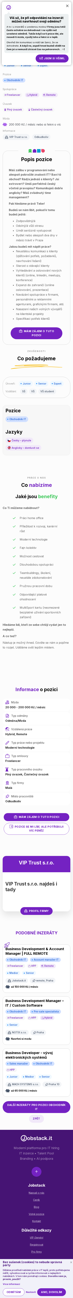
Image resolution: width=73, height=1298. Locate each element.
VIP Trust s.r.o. (18, 137)
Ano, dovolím (51, 1292)
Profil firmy (39, 911)
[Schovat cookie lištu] (71, 1262)
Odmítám (14, 1292)
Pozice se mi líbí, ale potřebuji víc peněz (39, 828)
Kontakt (36, 1221)
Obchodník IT (15, 80)
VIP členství (36, 1237)
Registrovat (36, 1244)
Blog (36, 1206)
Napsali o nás (36, 1192)
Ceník (36, 1199)
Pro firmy (36, 1251)
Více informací (11, 1284)
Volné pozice (36, 1214)
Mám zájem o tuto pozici (39, 333)
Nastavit (31, 1292)
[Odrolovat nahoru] (36, 1172)
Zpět (36, 1118)
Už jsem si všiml (52, 58)
